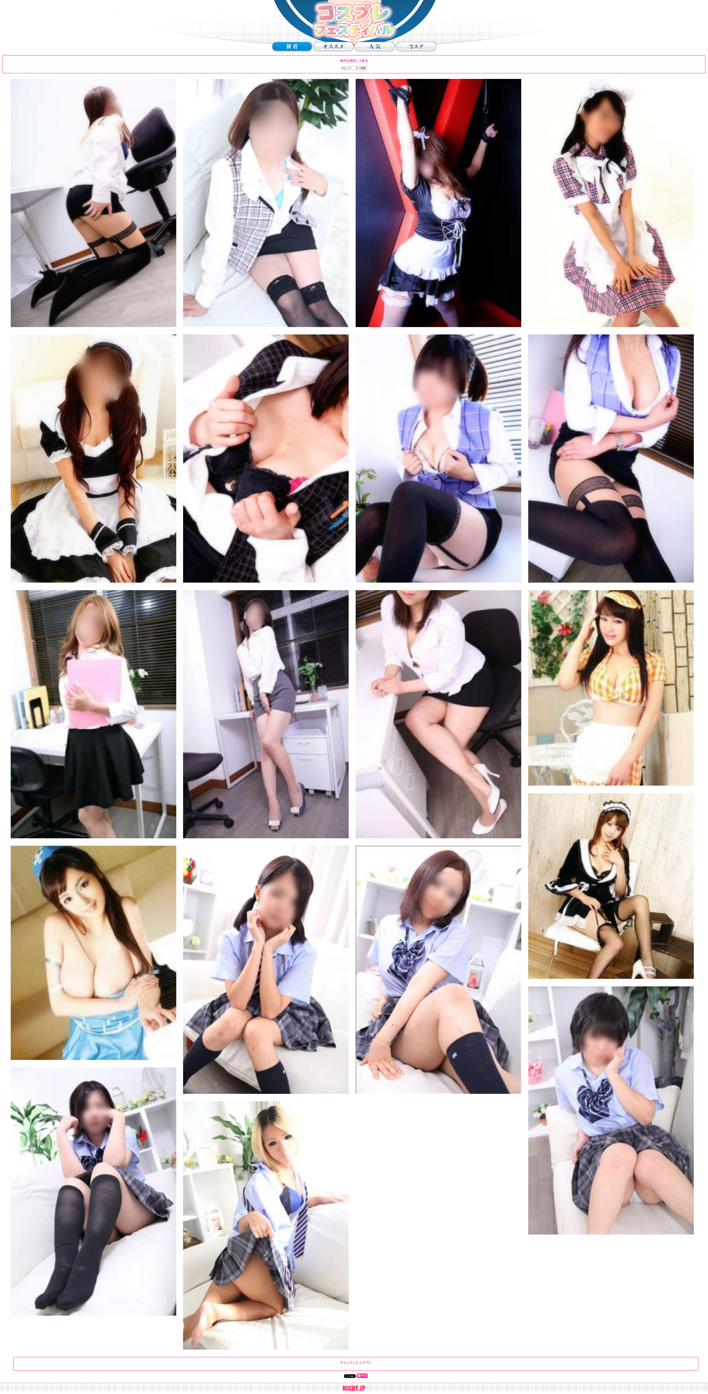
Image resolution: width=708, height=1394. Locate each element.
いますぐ (416, 46)
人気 (375, 46)
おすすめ (333, 46)
